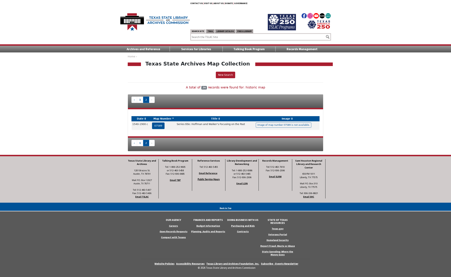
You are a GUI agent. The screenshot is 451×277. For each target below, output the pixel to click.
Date (140, 118)
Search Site (198, 31)
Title (214, 118)
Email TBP (175, 180)
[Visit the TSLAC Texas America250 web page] (282, 18)
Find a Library (244, 31)
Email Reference (208, 173)
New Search (225, 74)
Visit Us (208, 3)
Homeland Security (278, 240)
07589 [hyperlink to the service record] (158, 125)
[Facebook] (304, 16)
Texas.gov (277, 228)
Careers (173, 225)
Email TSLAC (142, 196)
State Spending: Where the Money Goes (277, 253)
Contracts (243, 231)
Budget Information (208, 225)
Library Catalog (225, 31)
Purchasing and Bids (243, 225)
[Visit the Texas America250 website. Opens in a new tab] (319, 24)
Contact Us (196, 3)
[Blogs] (322, 16)
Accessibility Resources (190, 263)
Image (286, 118)
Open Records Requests (173, 231)
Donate (229, 3)
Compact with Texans (173, 237)
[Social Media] (328, 16)
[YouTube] (316, 16)
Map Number (162, 118)
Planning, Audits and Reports (208, 231)
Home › (132, 56)
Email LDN (242, 183)
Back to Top (225, 208)
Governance (241, 3)
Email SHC (308, 196)
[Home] (155, 20)
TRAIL (210, 31)
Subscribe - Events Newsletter (279, 263)
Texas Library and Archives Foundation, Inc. (232, 263)
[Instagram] (310, 16)
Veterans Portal (277, 234)
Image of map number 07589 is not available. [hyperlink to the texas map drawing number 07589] (283, 125)
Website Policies (164, 263)
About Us (219, 3)
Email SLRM (275, 176)
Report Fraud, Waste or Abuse (277, 246)
